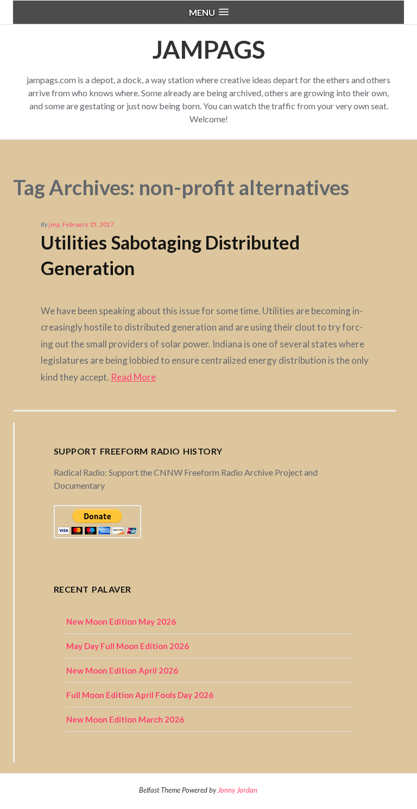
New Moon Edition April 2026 (122, 670)
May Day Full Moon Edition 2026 (127, 646)
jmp (54, 224)
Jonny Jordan (237, 790)
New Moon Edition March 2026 (125, 719)
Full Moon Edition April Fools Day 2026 (139, 695)
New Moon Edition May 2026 (121, 621)
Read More (133, 377)
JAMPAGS (208, 49)
